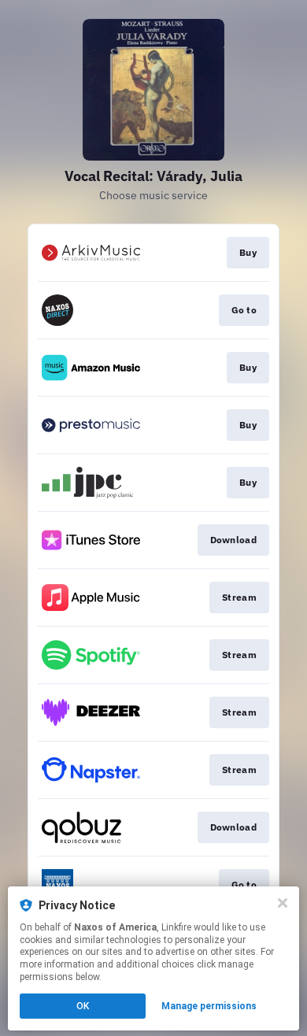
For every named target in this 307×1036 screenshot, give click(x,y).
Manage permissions (209, 1006)
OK (82, 1006)
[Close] (282, 903)
